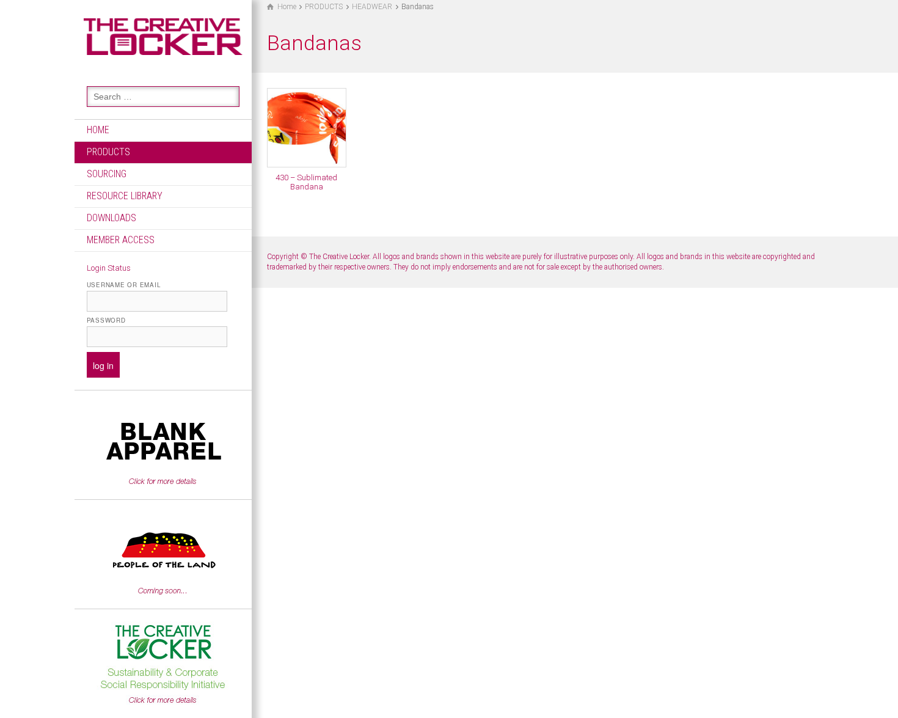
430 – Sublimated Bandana (306, 182)
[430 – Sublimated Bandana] (306, 127)
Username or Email (124, 284)
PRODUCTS (108, 152)
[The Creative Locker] (163, 36)
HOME (98, 130)
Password (106, 320)
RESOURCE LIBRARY (124, 196)
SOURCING (106, 174)
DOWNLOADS (111, 218)
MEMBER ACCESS (121, 240)
